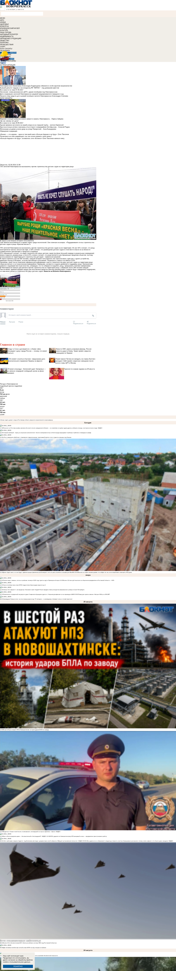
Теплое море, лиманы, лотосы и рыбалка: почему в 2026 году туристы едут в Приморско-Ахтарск (31, 580)
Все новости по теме (7, 90)
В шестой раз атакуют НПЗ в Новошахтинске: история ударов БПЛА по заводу (26, 729)
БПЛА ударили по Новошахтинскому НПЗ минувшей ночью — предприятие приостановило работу (78, 836)
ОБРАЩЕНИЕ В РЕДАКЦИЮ (10, 38)
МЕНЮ (2, 18)
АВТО (2, 20)
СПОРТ (2, 47)
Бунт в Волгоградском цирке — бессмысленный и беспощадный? (22, 836)
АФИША (3, 22)
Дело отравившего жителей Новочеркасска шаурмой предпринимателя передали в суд (32, 94)
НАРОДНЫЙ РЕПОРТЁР (9, 34)
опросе (4, 259)
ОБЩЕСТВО (4, 40)
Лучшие (12, 322)
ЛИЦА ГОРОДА (5, 32)
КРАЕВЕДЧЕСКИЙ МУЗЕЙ (10, 28)
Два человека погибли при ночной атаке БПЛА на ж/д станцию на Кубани (24, 947)
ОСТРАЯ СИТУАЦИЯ (7, 65)
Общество (3, 165)
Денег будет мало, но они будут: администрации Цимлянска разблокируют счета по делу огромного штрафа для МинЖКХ (39, 572)
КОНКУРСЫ (4, 26)
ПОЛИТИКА (4, 42)
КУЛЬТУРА (4, 30)
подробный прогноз (7, 386)
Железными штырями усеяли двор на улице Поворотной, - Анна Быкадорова (28, 129)
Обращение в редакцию (8, 131)
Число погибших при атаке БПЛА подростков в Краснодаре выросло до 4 (24, 585)
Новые (2, 322)
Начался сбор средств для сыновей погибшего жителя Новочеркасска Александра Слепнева (34, 96)
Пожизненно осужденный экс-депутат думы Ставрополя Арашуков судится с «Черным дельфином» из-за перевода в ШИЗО (39, 594)
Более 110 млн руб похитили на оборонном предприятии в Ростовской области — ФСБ (88, 580)
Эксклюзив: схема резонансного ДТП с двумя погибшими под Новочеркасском (28, 92)
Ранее (21, 322)
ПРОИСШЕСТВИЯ (6, 45)
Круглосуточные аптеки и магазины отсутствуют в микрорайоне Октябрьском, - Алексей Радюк (35, 127)
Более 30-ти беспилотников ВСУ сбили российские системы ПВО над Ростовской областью (30, 943)
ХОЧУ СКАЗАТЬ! (6, 49)
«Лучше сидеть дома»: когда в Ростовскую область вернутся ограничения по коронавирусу (26, 420)
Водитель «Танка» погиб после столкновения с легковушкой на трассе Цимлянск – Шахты (29, 831)
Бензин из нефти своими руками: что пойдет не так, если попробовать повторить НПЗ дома (105, 572)
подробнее (18, 386)
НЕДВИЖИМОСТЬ (7, 36)
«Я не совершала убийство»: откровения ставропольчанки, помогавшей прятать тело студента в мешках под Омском (37, 437)
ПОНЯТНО (18, 966)
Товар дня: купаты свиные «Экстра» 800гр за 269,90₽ (94, 594)
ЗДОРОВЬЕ (4, 24)
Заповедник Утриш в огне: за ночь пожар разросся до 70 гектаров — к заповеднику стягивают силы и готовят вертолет (37, 599)
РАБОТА (13, 53)
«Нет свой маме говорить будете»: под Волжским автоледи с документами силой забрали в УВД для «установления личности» (40, 841)
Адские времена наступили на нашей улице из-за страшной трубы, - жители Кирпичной (31, 125)
